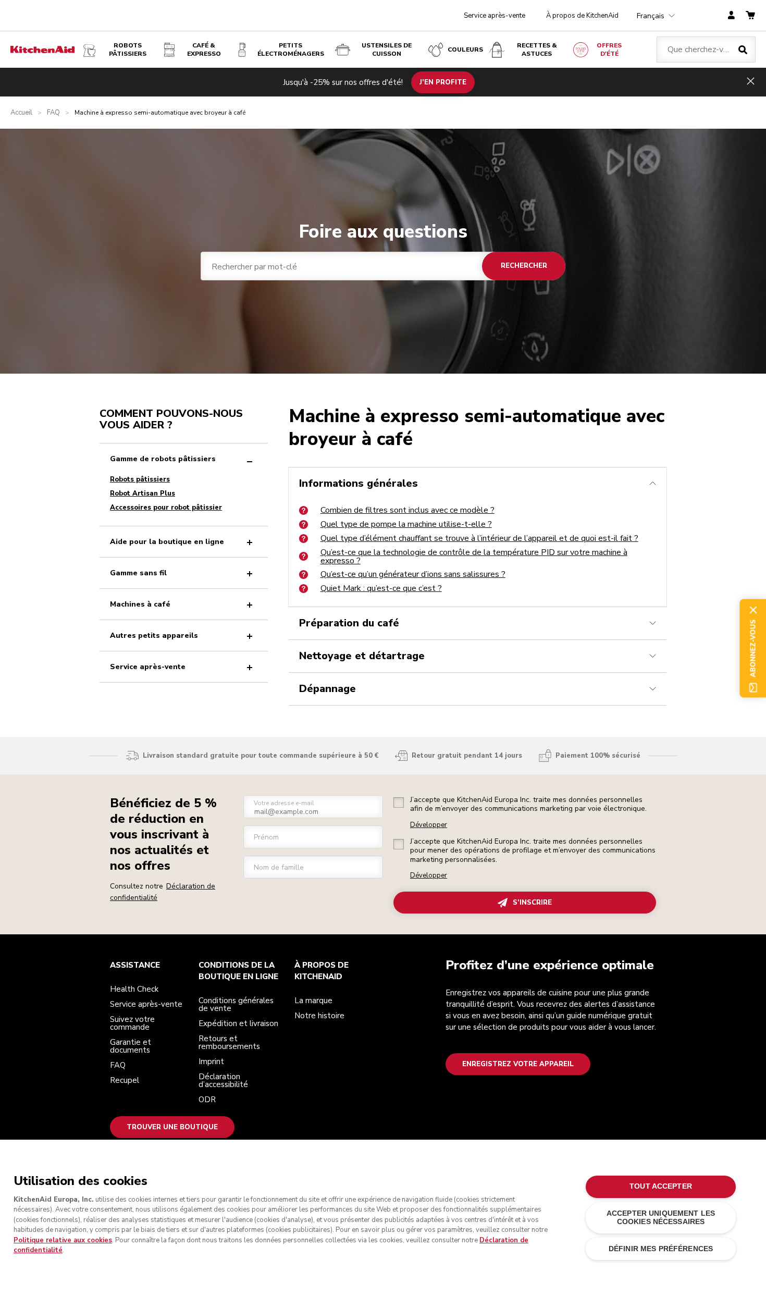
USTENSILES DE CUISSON (387, 49)
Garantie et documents (130, 1046)
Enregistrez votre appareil (518, 1064)
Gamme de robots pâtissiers (163, 459)
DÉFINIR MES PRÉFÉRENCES (661, 1249)
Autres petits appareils (154, 635)
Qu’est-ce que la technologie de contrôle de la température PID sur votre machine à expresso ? (473, 556)
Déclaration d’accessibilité (223, 1080)
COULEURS (465, 49)
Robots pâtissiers (127, 49)
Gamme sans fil (138, 573)
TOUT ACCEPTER (660, 1186)
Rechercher (524, 265)
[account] (731, 16)
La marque (313, 1000)
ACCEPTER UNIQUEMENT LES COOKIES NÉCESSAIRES (661, 1217)
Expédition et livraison (238, 1023)
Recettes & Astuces (537, 49)
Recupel (124, 1080)
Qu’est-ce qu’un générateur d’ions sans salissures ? (412, 574)
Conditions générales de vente (236, 1004)
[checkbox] (398, 802)
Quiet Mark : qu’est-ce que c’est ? (381, 588)
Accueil (21, 112)
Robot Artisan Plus (142, 493)
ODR (207, 1099)
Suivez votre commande (132, 1023)
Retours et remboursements (229, 1042)
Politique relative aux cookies (63, 1240)
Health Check (134, 989)
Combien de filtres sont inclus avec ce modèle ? (407, 510)
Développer (428, 825)
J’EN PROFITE (442, 82)
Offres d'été (609, 49)
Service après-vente (494, 15)
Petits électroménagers (290, 49)
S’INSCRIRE (532, 902)
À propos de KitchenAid (582, 15)
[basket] (750, 16)
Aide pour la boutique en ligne (167, 542)
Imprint (211, 1061)
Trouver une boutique (172, 1127)
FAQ (53, 112)
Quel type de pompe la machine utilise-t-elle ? (406, 524)
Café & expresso (204, 49)
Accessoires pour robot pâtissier (166, 507)
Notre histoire (319, 1015)
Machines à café (140, 604)
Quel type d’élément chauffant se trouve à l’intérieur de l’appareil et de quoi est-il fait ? (479, 538)
